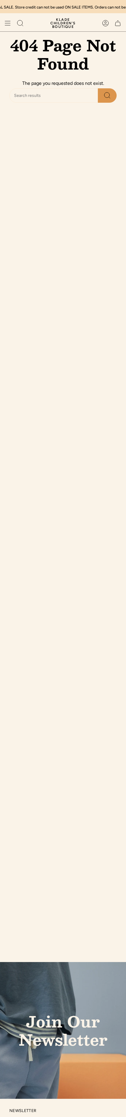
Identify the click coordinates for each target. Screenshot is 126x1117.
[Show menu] (7, 23)
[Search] (107, 95)
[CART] (118, 23)
